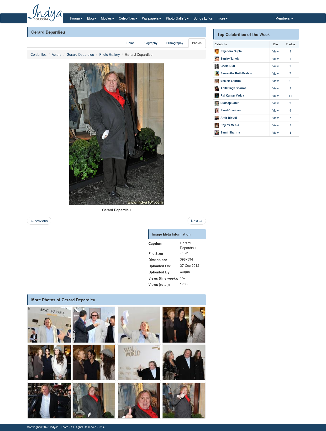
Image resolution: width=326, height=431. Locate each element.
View (275, 51)
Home (130, 43)
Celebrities (39, 54)
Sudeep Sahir (230, 103)
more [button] (221, 18)
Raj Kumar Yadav (232, 95)
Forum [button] (75, 18)
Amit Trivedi (229, 117)
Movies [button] (106, 18)
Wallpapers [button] (150, 18)
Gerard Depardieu (80, 54)
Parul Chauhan (231, 110)
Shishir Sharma (231, 80)
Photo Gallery (109, 54)
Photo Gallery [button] (176, 18)
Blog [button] (90, 18)
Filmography (174, 43)
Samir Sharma (230, 132)
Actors (56, 54)
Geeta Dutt (228, 66)
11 (290, 95)
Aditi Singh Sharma (234, 88)
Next (196, 220)
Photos (197, 43)
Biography (150, 43)
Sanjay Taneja (230, 58)
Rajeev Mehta (230, 125)
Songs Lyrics (203, 18)
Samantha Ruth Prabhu (236, 73)
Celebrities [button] (127, 18)
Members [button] (283, 18)
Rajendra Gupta (231, 51)
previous (39, 220)
